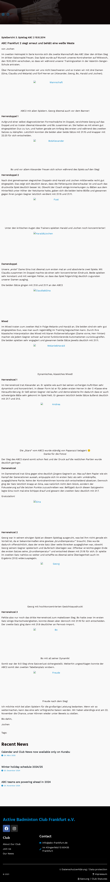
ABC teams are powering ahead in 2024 (26, 781)
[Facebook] (6, 828)
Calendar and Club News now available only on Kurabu (35, 751)
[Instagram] (14, 828)
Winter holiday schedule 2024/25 (22, 766)
